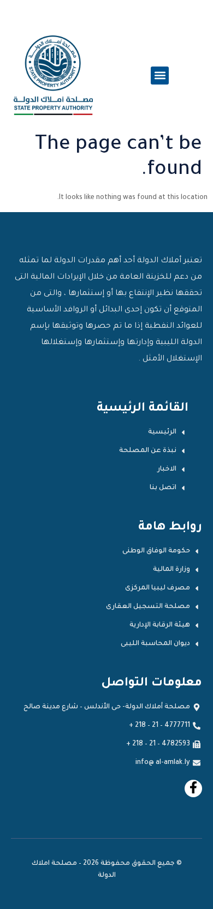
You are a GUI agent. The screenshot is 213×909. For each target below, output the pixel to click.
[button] (160, 76)
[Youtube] (193, 788)
